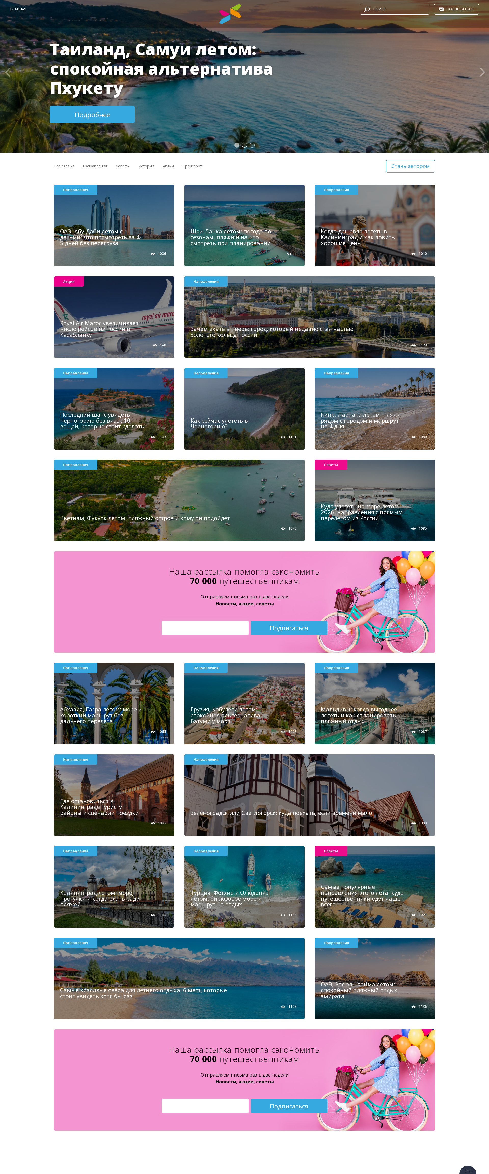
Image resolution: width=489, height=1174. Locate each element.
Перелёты (161, 173)
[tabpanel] (244, 76)
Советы (123, 166)
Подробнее (92, 114)
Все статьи (64, 166)
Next (482, 74)
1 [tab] (237, 145)
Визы (121, 173)
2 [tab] (244, 145)
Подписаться (459, 9)
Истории (146, 166)
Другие (89, 180)
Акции (168, 166)
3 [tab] (252, 145)
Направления (95, 166)
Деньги (138, 173)
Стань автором (410, 166)
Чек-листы (186, 173)
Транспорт (192, 166)
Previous (6, 74)
